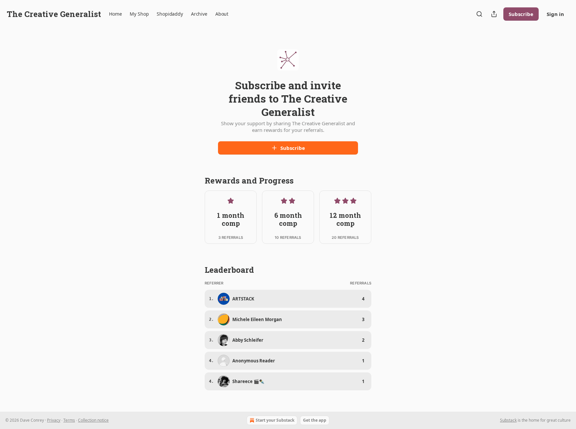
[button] (115, 14)
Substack (508, 420)
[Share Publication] (494, 14)
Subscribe (521, 14)
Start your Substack (275, 420)
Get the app (314, 420)
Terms (69, 420)
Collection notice (93, 420)
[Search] (479, 14)
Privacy (53, 420)
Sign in (555, 14)
